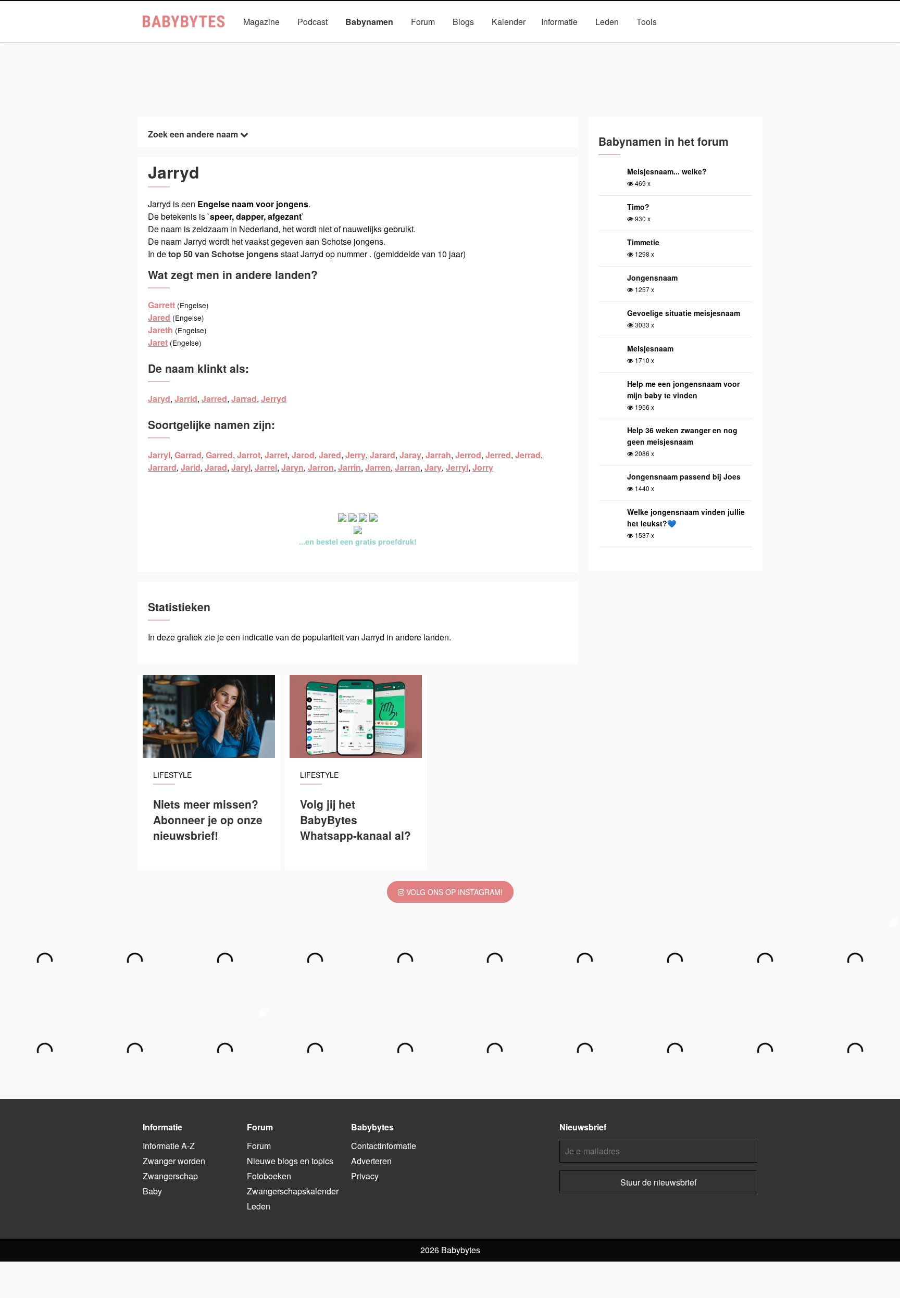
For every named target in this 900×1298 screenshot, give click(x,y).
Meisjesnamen (412, 46)
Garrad (188, 455)
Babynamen (369, 22)
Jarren (378, 467)
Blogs (463, 22)
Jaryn (292, 467)
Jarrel (266, 467)
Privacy (365, 1176)
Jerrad (528, 455)
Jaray (410, 455)
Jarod (303, 455)
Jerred (498, 455)
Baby (152, 1191)
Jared (159, 317)
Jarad (216, 467)
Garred (219, 455)
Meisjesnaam (650, 348)
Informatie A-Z (169, 1146)
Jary (433, 467)
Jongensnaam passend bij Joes (684, 476)
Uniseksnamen (480, 46)
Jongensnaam (652, 277)
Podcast (312, 22)
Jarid (191, 467)
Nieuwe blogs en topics (290, 1161)
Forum (423, 22)
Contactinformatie (383, 1146)
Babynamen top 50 (554, 46)
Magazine (261, 22)
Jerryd (273, 399)
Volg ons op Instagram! (453, 892)
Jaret (158, 342)
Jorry (482, 467)
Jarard (382, 455)
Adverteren (371, 1161)
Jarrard (162, 467)
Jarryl (159, 455)
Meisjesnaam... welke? (667, 171)
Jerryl (457, 467)
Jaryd (159, 399)
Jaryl (241, 467)
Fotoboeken (269, 1176)
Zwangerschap (170, 1176)
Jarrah (438, 455)
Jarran (407, 467)
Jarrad (244, 399)
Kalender (509, 22)
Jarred (214, 399)
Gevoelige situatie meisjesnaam (683, 313)
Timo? (638, 206)
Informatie (559, 22)
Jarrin (349, 467)
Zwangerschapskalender (293, 1191)
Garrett (161, 305)
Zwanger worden (174, 1161)
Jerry (355, 455)
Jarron (321, 467)
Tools (646, 22)
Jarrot (248, 455)
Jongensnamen (342, 46)
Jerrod (468, 455)
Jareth (160, 330)
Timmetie (643, 242)
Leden (607, 22)
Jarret (276, 455)
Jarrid (185, 399)
